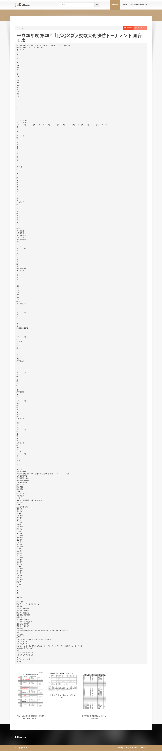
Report (129, 28)
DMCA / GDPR (134, 748)
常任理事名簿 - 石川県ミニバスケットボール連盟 (95, 717)
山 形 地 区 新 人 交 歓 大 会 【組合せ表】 (62, 696)
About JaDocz (122, 748)
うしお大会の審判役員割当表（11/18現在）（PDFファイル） (30, 717)
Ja (22, 4)
